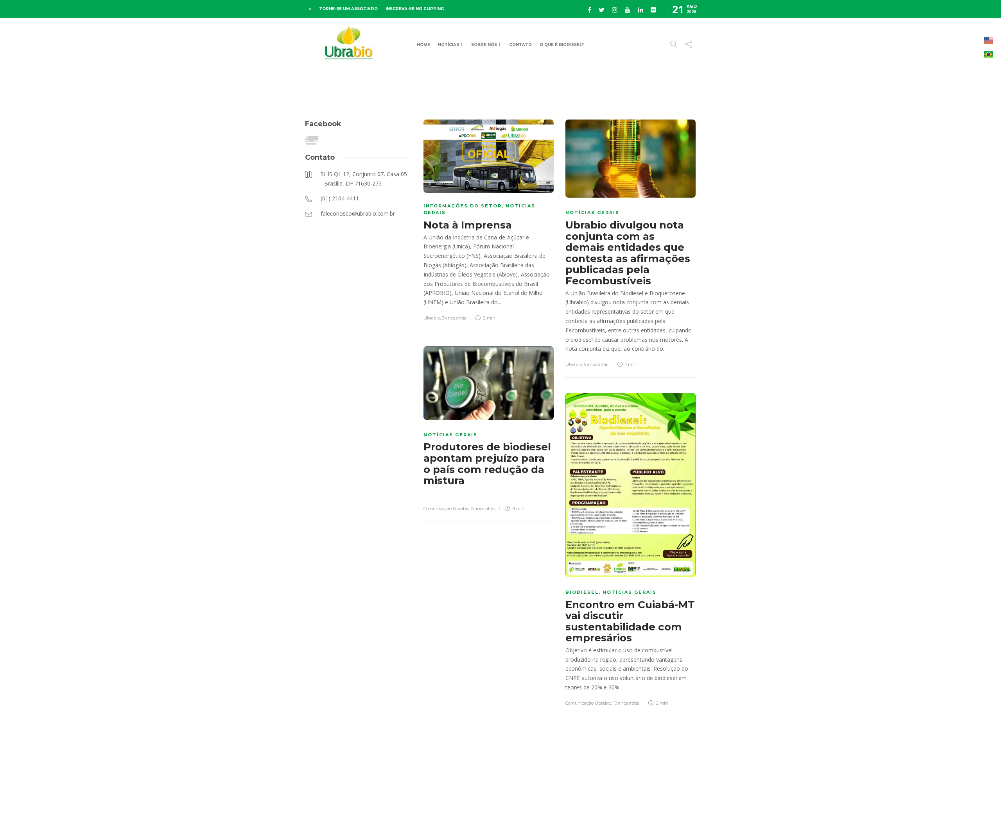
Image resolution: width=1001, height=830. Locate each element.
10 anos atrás (626, 703)
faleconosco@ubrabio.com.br (665, 810)
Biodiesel (582, 592)
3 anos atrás (454, 318)
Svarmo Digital (763, 810)
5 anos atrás (596, 364)
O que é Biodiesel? (562, 44)
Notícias (448, 44)
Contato (520, 44)
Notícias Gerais (592, 212)
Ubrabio (431, 318)
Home (423, 44)
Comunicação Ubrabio (446, 508)
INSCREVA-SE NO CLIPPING (415, 8)
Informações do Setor (462, 206)
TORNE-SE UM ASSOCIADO (348, 8)
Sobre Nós (484, 44)
